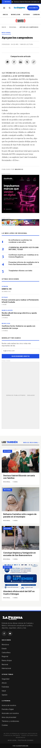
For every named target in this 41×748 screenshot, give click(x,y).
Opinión (4, 695)
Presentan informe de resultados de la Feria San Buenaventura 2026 (24, 263)
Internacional (6, 668)
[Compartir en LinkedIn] (20, 62)
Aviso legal (12, 740)
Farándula (5, 687)
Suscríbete (33, 8)
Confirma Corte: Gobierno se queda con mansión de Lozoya (18, 327)
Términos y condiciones (10, 721)
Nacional (5, 664)
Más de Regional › (31, 442)
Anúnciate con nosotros (10, 713)
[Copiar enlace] (33, 62)
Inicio (5, 14)
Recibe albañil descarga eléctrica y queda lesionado (19, 314)
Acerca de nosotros (9, 705)
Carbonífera (6, 652)
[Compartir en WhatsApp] (7, 62)
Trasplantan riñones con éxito (20, 271)
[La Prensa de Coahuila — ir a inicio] (19, 8)
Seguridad (5, 679)
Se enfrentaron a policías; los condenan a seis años (20, 241)
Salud (4, 691)
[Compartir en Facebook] (14, 62)
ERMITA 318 (6, 289)
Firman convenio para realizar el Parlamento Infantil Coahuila (20, 301)
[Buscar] (9, 7)
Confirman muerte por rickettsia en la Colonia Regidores (23, 256)
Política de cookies (25, 740)
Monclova (15, 14)
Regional (12, 27)
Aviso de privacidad (9, 717)
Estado (26, 14)
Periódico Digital (8, 709)
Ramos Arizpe (7, 660)
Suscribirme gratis (21, 356)
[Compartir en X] (27, 62)
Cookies (5, 725)
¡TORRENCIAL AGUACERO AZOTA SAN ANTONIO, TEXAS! (23, 248)
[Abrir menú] (4, 7)
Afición (4, 683)
